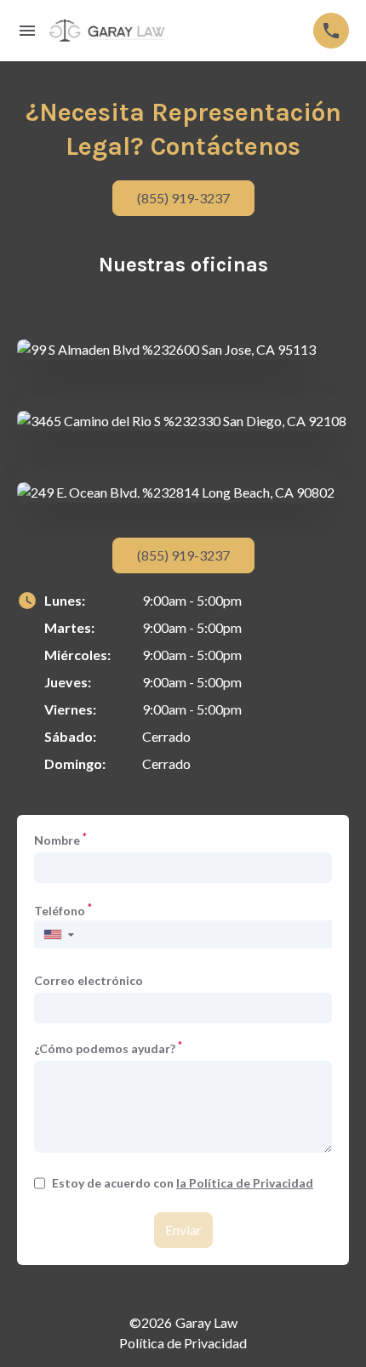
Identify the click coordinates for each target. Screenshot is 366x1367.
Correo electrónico (88, 980)
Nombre (60, 839)
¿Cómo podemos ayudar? (108, 1048)
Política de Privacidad (183, 1343)
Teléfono (63, 910)
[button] (58, 934)
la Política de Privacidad (244, 1183)
